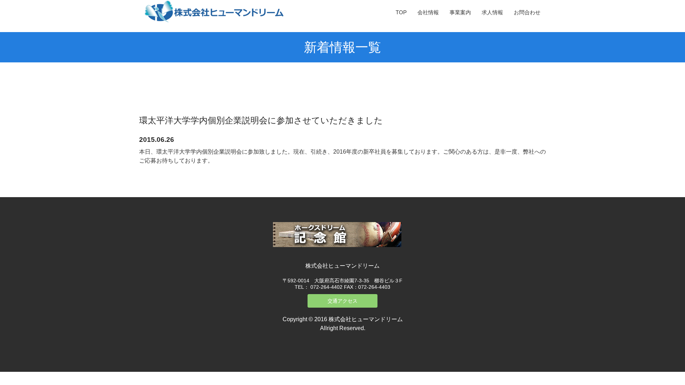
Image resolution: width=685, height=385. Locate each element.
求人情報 (492, 12)
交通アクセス (342, 301)
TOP (401, 12)
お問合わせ (527, 12)
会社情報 (428, 12)
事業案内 (460, 12)
